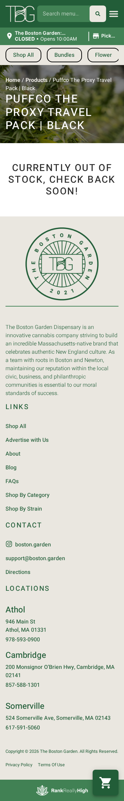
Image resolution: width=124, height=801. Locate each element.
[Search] (98, 14)
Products (36, 80)
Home (13, 80)
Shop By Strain (24, 509)
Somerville (25, 706)
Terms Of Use (51, 765)
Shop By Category (28, 495)
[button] (113, 14)
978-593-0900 (23, 640)
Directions (18, 572)
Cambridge (26, 655)
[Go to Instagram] (9, 544)
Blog (11, 467)
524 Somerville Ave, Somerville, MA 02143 (58, 718)
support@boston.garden (35, 558)
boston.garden (33, 545)
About (13, 454)
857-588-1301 (23, 685)
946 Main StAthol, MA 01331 (26, 626)
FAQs (12, 481)
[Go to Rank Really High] (62, 790)
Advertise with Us (27, 440)
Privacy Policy (19, 765)
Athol (15, 610)
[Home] (62, 263)
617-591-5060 (23, 728)
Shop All (16, 426)
